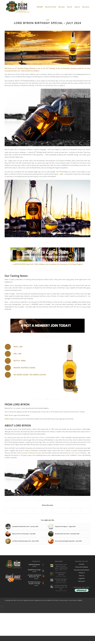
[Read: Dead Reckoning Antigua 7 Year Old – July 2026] (51, 580)
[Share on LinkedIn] (47, 510)
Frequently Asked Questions (81, 570)
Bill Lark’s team (73, 453)
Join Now (81, 564)
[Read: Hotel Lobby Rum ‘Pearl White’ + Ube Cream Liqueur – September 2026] (51, 565)
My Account (81, 581)
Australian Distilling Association (31, 453)
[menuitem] (39, 7)
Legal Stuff (82, 578)
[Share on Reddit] (57, 510)
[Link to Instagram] (76, 510)
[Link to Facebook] (80, 602)
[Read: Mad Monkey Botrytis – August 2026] (51, 573)
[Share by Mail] (66, 510)
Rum (47, 20)
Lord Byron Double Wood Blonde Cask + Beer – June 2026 (61, 587)
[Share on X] (19, 510)
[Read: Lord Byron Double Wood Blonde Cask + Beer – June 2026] (51, 586)
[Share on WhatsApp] (28, 510)
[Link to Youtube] (85, 510)
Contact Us (82, 573)
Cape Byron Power (38, 437)
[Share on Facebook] (9, 510)
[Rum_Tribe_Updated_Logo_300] (17, 7)
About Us (81, 575)
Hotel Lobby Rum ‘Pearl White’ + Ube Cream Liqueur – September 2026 (61, 566)
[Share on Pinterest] (38, 510)
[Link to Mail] (86, 602)
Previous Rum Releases (81, 567)
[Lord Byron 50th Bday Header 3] (47, 48)
